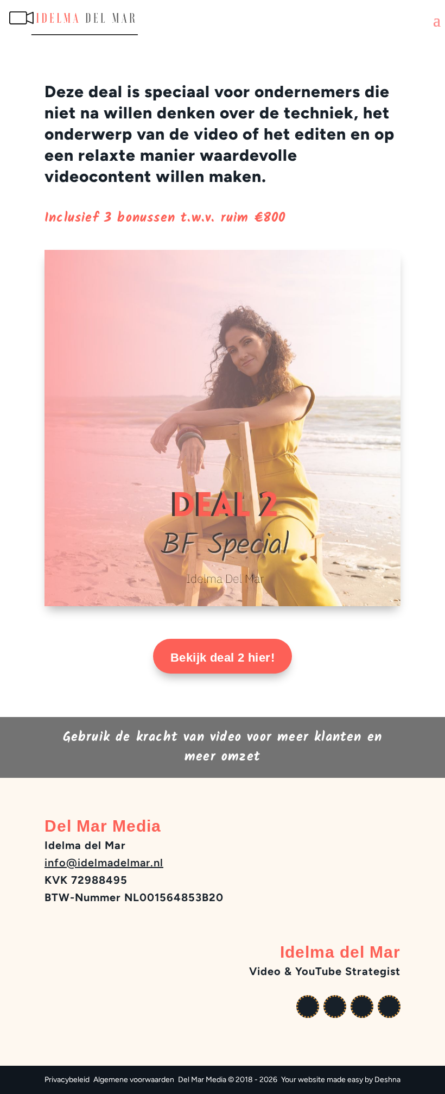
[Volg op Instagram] (362, 1006)
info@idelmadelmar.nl (103, 862)
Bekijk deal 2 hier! (222, 657)
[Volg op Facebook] (334, 1006)
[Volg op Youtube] (307, 1006)
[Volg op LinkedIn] (389, 1006)
